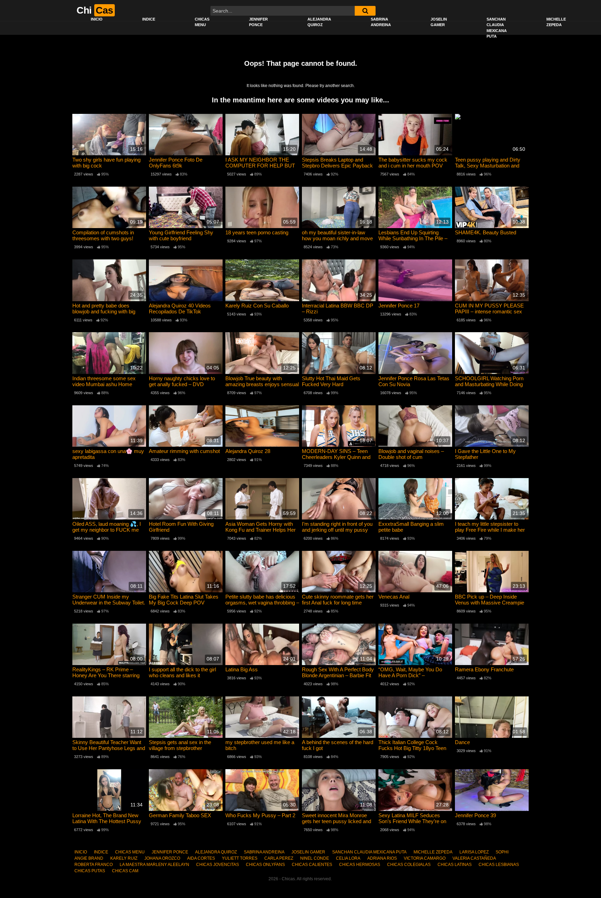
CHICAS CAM (125, 870)
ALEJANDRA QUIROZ (319, 22)
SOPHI (502, 852)
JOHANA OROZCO (162, 858)
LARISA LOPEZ (474, 852)
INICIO (97, 19)
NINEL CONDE (314, 858)
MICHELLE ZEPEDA (556, 22)
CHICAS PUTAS (89, 870)
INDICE (148, 19)
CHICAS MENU (202, 22)
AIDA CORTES (201, 858)
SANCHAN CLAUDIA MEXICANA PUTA (497, 28)
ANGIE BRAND (88, 858)
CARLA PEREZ (278, 858)
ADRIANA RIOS (382, 858)
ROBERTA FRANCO (93, 864)
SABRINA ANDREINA (381, 22)
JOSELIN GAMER (439, 22)
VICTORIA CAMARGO (425, 858)
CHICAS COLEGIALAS (409, 864)
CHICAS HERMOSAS (359, 864)
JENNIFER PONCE (258, 22)
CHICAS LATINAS (455, 864)
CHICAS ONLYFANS (265, 864)
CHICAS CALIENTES (312, 864)
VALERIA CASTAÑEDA (474, 858)
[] (365, 11)
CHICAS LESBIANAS (499, 864)
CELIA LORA (348, 858)
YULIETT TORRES (239, 858)
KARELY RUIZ (123, 858)
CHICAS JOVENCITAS (217, 864)
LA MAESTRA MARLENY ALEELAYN (154, 864)
